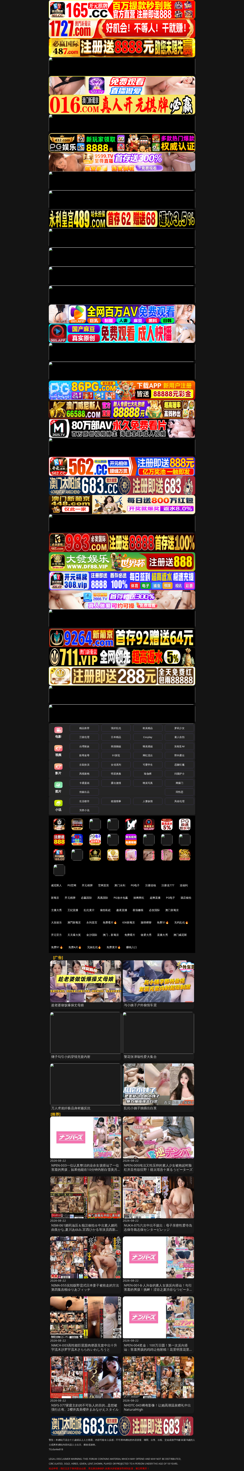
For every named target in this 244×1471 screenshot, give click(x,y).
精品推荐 (84, 728)
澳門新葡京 (74, 922)
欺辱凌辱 (84, 755)
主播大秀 (56, 910)
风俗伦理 (179, 801)
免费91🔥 (57, 947)
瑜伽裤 (147, 773)
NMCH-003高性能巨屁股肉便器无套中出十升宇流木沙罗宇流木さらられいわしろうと (84, 1347)
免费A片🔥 (75, 947)
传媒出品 (84, 792)
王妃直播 (72, 910)
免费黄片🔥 (114, 947)
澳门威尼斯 (180, 935)
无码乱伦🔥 (181, 922)
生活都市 (84, 801)
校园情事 (116, 801)
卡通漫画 (84, 783)
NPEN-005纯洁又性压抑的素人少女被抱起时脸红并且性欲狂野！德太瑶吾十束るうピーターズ (158, 1167)
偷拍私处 (105, 910)
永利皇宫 (91, 922)
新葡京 (55, 897)
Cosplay (147, 737)
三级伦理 (84, 737)
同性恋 (179, 792)
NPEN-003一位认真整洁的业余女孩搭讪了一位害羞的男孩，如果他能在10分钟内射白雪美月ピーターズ (85, 1169)
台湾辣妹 (84, 746)
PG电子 (135, 885)
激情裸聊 (146, 922)
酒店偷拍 (186, 897)
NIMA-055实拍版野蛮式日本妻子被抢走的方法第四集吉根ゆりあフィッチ (85, 1287)
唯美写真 (148, 783)
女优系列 (116, 764)
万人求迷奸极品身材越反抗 (71, 1108)
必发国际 (154, 910)
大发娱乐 (56, 922)
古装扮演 (84, 764)
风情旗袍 (84, 773)
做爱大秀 (146, 935)
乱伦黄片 (89, 910)
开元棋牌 (87, 885)
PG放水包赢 (121, 897)
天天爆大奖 (74, 935)
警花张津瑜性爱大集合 (140, 1056)
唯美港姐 (148, 746)
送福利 (184, 885)
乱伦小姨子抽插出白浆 (140, 1108)
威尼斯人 (56, 885)
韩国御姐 (116, 746)
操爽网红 (138, 897)
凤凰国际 (102, 897)
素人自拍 (179, 737)
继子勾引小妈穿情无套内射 (71, 1056)
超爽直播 (155, 897)
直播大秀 (162, 935)
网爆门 (179, 783)
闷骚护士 (179, 773)
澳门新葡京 (172, 910)
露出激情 (116, 783)
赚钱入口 (131, 947)
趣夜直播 (121, 910)
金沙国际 (91, 935)
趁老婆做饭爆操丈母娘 (67, 1005)
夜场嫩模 (138, 910)
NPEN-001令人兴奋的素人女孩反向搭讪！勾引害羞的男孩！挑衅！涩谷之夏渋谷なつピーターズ (158, 1289)
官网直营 (103, 885)
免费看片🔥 (110, 922)
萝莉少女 (179, 728)
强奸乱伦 (116, 728)
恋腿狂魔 (179, 764)
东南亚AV (179, 746)
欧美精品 (148, 728)
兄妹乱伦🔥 (94, 947)
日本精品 (116, 737)
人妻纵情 (148, 801)
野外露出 (179, 755)
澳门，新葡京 (111, 935)
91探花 (116, 755)
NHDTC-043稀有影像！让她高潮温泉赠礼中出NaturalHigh (157, 1407)
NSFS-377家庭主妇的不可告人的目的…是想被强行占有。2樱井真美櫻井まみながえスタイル (85, 1407)
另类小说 (84, 810)
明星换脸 (116, 773)
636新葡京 (128, 922)
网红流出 (148, 755)
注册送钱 (150, 885)
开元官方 (56, 935)
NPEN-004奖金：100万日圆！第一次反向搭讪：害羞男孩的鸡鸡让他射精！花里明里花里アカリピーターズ (158, 1349)
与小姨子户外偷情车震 (140, 1005)
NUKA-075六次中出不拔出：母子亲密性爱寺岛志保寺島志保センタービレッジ (158, 1227)
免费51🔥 (163, 922)
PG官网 (71, 885)
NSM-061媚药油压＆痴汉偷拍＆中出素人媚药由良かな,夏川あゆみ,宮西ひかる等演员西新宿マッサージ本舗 (85, 1229)
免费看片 (129, 935)
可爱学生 (148, 764)
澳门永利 (119, 885)
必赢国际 (86, 897)
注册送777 (167, 885)
